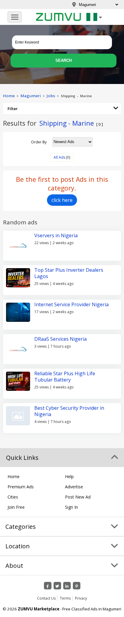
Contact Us (46, 598)
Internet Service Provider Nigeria (71, 304)
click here (62, 200)
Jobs (51, 95)
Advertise (74, 487)
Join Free (16, 507)
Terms (65, 598)
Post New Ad (78, 497)
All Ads (59, 157)
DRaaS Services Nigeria (60, 339)
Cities (13, 497)
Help (69, 476)
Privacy (81, 598)
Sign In (71, 507)
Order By (39, 141)
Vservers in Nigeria (56, 235)
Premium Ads (21, 487)
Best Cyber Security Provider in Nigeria (69, 411)
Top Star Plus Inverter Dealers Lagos (68, 273)
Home (9, 95)
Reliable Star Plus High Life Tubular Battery (64, 376)
